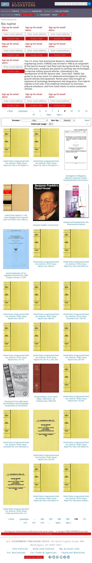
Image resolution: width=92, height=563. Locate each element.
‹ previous (22, 111)
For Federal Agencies (44, 552)
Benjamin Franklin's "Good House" (46, 225)
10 (71, 111)
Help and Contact (44, 548)
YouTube (61, 557)
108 (59, 519)
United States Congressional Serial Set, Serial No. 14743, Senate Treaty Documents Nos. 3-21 (16, 511)
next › (49, 114)
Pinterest (64, 557)
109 (67, 519)
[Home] (19, 5)
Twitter (53, 557)
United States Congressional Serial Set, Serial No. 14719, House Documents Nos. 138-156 (76, 316)
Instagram (57, 557)
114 (42, 522)
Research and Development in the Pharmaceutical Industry (76, 223)
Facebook (50, 557)
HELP (54, 15)
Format (16, 120)
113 (33, 522)
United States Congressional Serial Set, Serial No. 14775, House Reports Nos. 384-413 (46, 264)
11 (79, 111)
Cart (63, 15)
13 (33, 114)
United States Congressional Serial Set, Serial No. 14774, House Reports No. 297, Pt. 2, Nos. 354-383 (46, 357)
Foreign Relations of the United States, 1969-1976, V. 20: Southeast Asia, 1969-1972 (46, 399)
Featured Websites (73, 552)
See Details (46, 534)
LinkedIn (68, 557)
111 (84, 519)
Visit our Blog (34, 557)
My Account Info (69, 548)
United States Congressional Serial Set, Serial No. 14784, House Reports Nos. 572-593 (76, 398)
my (43, 15)
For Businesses (16, 552)
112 (25, 522)
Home (3, 19)
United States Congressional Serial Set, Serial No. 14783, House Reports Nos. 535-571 (16, 316)
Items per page (39, 124)
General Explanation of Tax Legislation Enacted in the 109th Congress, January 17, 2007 (16, 275)
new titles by (17, 15)
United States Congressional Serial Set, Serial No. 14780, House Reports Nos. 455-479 (76, 357)
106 (42, 519)
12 (86, 111)
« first (10, 111)
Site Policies (20, 548)
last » (59, 114)
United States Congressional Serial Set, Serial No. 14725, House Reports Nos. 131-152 (16, 357)
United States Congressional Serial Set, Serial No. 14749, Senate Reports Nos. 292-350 (46, 457)
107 (50, 519)
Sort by (55, 120)
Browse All (10, 11)
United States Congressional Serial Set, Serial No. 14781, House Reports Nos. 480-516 (46, 316)
